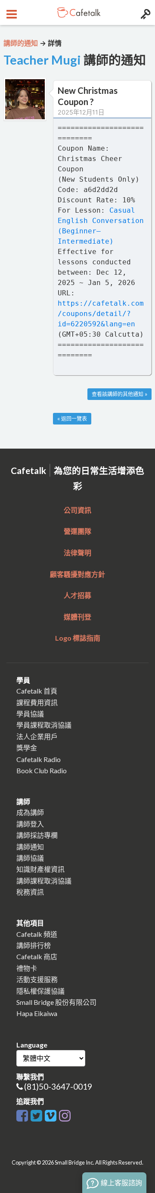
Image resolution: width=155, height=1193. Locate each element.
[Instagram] (65, 1114)
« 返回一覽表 (72, 418)
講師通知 (30, 847)
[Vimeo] (50, 1114)
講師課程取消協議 (43, 881)
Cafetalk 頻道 (36, 934)
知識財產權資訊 (40, 869)
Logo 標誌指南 (77, 638)
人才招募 (77, 595)
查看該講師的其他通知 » (119, 394)
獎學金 (26, 748)
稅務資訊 (30, 892)
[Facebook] (22, 1114)
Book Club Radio (41, 770)
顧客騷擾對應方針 (77, 574)
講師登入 (30, 824)
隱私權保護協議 (40, 991)
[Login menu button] (144, 12)
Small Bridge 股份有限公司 (56, 1002)
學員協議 (30, 714)
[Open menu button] (10, 12)
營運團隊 (77, 531)
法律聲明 (77, 552)
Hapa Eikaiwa (36, 1013)
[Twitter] (36, 1114)
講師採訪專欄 (37, 835)
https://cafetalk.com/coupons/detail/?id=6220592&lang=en (101, 313)
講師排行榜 (33, 945)
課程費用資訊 (37, 702)
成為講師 (30, 812)
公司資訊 (77, 510)
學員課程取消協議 (43, 725)
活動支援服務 (37, 979)
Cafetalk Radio (38, 759)
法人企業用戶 (37, 736)
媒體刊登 (77, 617)
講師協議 (30, 858)
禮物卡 (26, 968)
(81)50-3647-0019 (58, 1086)
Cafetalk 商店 (36, 956)
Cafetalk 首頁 (36, 691)
